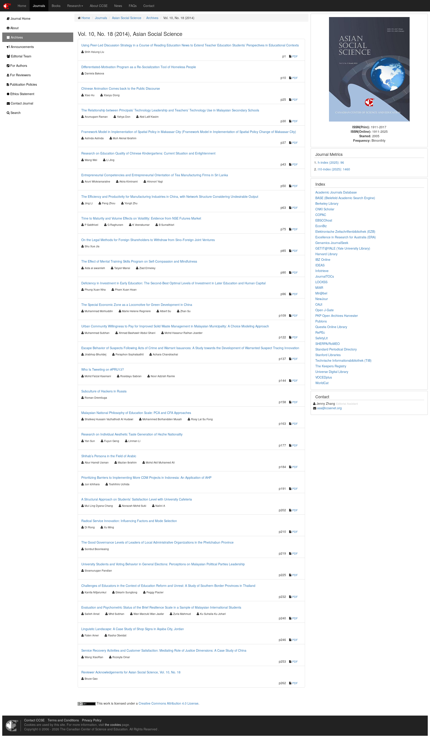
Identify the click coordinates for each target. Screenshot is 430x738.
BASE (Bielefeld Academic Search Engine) (345, 198)
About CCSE (99, 5)
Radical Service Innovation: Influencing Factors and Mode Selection (129, 520)
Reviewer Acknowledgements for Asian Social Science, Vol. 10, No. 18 (131, 672)
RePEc (320, 332)
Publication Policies (23, 84)
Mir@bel (321, 293)
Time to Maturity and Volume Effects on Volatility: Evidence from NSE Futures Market (141, 218)
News (118, 5)
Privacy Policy (91, 720)
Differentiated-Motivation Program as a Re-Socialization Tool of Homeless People (138, 67)
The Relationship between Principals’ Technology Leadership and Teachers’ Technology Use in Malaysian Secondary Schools (170, 110)
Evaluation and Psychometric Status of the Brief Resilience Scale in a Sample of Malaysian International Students (161, 607)
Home (22, 5)
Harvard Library (326, 254)
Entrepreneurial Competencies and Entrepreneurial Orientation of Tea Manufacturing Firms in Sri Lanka (154, 175)
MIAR (319, 287)
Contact (148, 5)
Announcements (22, 46)
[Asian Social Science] (369, 69)
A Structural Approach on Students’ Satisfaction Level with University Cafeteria (136, 499)
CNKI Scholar (324, 209)
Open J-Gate (324, 310)
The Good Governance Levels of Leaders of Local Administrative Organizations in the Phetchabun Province (157, 542)
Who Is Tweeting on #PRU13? (102, 369)
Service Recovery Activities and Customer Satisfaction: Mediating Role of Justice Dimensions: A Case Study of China (163, 650)
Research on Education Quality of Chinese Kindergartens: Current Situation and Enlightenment (148, 153)
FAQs (133, 5)
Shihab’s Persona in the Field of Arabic (108, 456)
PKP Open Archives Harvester (336, 315)
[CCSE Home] (7, 5)
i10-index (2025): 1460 (334, 169)
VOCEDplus (323, 377)
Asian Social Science (126, 17)
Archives (152, 17)
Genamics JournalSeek (331, 242)
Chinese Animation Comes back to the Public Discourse (120, 88)
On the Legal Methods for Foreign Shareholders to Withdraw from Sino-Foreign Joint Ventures (148, 239)
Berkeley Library (326, 203)
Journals (39, 5)
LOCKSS (321, 282)
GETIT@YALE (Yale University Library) (342, 248)
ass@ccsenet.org (329, 408)
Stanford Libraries (328, 355)
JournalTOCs (324, 276)
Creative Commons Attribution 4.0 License (168, 703)
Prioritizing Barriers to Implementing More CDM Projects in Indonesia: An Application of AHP (146, 477)
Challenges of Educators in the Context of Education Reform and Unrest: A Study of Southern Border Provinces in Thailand (168, 585)
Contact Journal (21, 103)
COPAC (320, 214)
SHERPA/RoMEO (327, 343)
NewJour (321, 298)
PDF (295, 56)
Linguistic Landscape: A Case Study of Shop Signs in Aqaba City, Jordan (132, 629)
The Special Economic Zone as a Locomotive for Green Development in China (136, 304)
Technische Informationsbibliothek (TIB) (343, 360)
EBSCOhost (323, 220)
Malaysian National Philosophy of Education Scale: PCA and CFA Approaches (136, 412)
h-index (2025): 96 (331, 162)
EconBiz (321, 226)
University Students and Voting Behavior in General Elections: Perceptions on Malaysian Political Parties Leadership (163, 564)
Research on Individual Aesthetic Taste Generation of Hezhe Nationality (132, 434)
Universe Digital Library (331, 371)
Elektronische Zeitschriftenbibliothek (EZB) (345, 231)
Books (56, 5)
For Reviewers (20, 75)
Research (74, 5)
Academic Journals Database (336, 192)
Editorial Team (20, 56)
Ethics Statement (21, 93)
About (14, 28)
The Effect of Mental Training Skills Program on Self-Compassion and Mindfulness (139, 261)
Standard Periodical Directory (336, 349)
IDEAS (320, 265)
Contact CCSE (34, 720)
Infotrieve (322, 270)
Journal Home (20, 18)
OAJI (318, 304)
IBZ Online (322, 259)
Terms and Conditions (63, 720)
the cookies (113, 724)
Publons (321, 321)
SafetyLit (321, 338)
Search (15, 112)
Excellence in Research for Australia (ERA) (345, 237)
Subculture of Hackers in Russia (104, 391)
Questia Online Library (331, 326)
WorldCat (322, 383)
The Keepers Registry (330, 366)
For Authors (18, 65)
